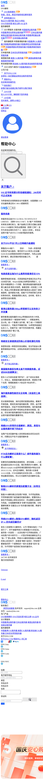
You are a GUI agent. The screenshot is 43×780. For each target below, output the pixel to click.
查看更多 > (5, 265)
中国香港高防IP (25, 67)
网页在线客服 (9, 608)
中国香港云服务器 (29, 30)
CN (5, 105)
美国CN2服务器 (17, 58)
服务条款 (5, 214)
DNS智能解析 (6, 617)
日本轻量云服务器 (20, 38)
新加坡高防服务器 (34, 64)
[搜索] (13, 166)
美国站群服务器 (34, 58)
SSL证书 (23, 24)
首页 (3, 6)
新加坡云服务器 (19, 35)
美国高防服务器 (7, 61)
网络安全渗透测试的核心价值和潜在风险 (20, 341)
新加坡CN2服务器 (19, 64)
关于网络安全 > (10, 449)
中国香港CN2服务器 (9, 631)
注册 (3, 108)
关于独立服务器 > (11, 364)
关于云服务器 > (10, 269)
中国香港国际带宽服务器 (16, 47)
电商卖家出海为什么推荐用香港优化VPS (20, 274)
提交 (3, 704)
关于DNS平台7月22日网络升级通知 (18, 243)
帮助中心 (17, 639)
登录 (7, 108)
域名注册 (16, 24)
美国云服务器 (6, 35)
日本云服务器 (36, 33)
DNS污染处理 (6, 24)
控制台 (3, 111)
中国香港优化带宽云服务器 (12, 33)
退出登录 (4, 137)
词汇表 (24, 639)
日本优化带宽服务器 (19, 53)
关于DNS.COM (7, 639)
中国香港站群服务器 (11, 44)
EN (10, 105)
